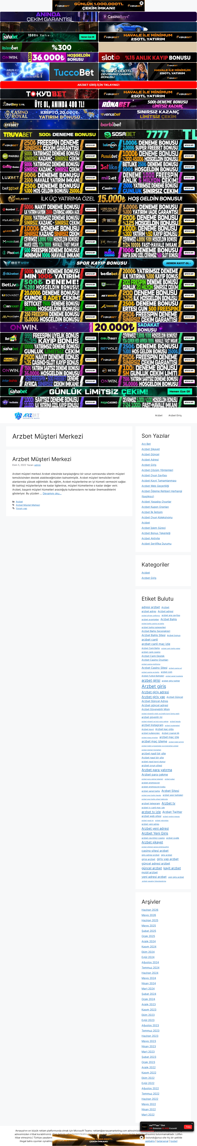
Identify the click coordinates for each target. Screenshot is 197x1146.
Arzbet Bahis (169, 619)
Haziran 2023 (150, 1035)
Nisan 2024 (149, 983)
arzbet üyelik (172, 838)
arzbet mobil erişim (176, 742)
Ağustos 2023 (150, 1025)
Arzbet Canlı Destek (153, 656)
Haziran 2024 (150, 972)
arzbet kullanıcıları (151, 733)
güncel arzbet (152, 868)
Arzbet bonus (173, 635)
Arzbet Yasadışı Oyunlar (156, 501)
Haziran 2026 (150, 909)
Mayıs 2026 (149, 915)
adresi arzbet (151, 607)
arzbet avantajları (150, 619)
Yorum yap (21, 508)
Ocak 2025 (148, 936)
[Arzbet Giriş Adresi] (26, 415)
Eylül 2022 (148, 1083)
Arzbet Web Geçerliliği (155, 485)
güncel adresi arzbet (156, 863)
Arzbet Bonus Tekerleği (156, 533)
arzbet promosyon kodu (153, 787)
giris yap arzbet (168, 859)
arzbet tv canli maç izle (153, 807)
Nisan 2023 (149, 1046)
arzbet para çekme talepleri (152, 779)
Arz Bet (146, 443)
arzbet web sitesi (151, 816)
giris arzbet (166, 855)
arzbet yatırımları (162, 820)
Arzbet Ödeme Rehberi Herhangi (162, 491)
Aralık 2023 (149, 1004)
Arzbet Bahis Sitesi (153, 635)
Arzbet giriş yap (153, 697)
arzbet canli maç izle (156, 644)
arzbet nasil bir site (154, 753)
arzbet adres (149, 611)
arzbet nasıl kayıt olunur (153, 761)
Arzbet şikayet (152, 842)
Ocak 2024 (148, 999)
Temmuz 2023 (150, 1030)
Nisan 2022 (149, 1109)
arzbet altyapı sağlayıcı (151, 616)
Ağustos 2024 (150, 962)
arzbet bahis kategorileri (154, 627)
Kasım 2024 (149, 946)
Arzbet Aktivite (151, 538)
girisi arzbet (148, 859)
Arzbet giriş (154, 686)
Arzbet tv (168, 803)
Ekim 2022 (148, 1077)
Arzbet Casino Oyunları (155, 659)
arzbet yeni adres (150, 824)
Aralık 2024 (149, 941)
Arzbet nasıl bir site (153, 757)
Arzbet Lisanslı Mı (170, 733)
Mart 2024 (148, 988)
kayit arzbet (172, 868)
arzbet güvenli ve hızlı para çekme (155, 721)
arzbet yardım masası (171, 816)
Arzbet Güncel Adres (155, 701)
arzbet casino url (175, 668)
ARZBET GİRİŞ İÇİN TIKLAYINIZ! (98, 84)
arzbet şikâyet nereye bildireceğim (155, 847)
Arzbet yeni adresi (155, 828)
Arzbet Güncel (150, 454)
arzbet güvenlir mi (152, 717)
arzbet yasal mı (148, 820)
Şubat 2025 (149, 930)
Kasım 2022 (149, 1072)
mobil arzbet (150, 872)
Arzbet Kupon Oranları (155, 506)
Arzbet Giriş (175, 415)
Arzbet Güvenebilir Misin (156, 709)
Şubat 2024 (149, 993)
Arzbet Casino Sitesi (154, 667)
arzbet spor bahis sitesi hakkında (155, 799)
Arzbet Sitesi (170, 791)
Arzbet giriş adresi (155, 692)
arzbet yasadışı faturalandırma (154, 881)
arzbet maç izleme (154, 741)
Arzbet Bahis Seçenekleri (156, 631)
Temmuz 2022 (150, 1093)
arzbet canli (150, 639)
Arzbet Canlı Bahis (151, 648)
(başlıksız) (148, 496)
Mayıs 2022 (149, 1104)
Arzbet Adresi (150, 459)
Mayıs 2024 (149, 978)
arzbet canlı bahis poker (170, 648)
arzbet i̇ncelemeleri (172, 726)
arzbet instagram (152, 725)
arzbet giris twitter (171, 681)
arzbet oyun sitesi (152, 765)
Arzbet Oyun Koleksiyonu (157, 517)
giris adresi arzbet (150, 855)
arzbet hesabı (175, 721)
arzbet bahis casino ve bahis (153, 624)
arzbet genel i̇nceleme (174, 676)
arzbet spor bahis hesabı (151, 795)
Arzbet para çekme (155, 774)
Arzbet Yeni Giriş (155, 833)
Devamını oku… (52, 493)
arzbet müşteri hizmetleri (151, 750)
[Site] (49, 145)
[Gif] (98, 199)
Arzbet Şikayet (151, 449)
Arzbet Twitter (172, 812)
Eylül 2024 (148, 957)
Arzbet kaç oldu (164, 729)
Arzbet (158, 415)
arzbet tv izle (151, 812)
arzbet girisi (151, 680)
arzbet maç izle (169, 737)
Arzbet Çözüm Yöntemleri (157, 470)
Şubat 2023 (149, 1056)
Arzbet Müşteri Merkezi (41, 459)
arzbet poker (170, 779)
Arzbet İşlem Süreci (154, 527)
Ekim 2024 (148, 951)
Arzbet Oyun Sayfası (154, 475)
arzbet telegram (151, 803)
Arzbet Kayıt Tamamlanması (159, 480)
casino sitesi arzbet (155, 851)
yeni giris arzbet (176, 877)
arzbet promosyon (151, 783)
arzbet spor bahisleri (173, 795)
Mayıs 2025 (149, 925)
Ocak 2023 (148, 1062)
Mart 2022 (148, 1114)
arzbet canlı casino (151, 652)
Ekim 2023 (148, 1014)
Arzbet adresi (165, 611)
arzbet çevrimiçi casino (153, 838)
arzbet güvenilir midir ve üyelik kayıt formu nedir (160, 714)
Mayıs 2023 (149, 1041)
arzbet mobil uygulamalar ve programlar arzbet (160, 746)
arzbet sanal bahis (151, 791)
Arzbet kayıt (148, 729)
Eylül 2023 (148, 1020)
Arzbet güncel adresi (155, 705)
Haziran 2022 (150, 1098)
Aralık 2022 (149, 1067)
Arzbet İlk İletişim (152, 512)
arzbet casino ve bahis (150, 672)
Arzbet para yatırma (157, 770)
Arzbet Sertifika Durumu (156, 543)
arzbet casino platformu (151, 664)
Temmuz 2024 (150, 967)
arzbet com (166, 672)
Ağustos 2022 (150, 1088)
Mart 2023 (148, 1051)
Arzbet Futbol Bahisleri (153, 676)
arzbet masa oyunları (150, 738)
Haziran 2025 (150, 920)
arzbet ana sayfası (171, 615)
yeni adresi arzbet (154, 877)
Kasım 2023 (149, 1009)
